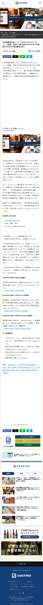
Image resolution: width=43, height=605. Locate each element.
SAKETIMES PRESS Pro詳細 (15, 311)
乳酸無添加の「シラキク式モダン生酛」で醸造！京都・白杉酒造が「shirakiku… (28, 518)
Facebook (23, 593)
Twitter (20, 593)
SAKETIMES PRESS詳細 (14, 290)
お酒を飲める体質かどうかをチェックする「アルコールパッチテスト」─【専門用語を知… (28, 508)
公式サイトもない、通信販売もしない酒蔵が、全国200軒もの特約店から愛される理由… (28, 479)
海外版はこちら (14, 589)
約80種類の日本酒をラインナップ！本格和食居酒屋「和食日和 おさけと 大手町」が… (28, 489)
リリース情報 (12, 51)
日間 (8, 473)
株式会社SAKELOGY (12, 220)
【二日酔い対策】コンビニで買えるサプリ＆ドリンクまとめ (28, 498)
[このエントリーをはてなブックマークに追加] (29, 56)
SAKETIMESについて (14, 581)
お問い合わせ (14, 584)
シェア (8, 56)
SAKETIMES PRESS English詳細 (17, 328)
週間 (21, 473)
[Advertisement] (21, 104)
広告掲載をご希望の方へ (29, 586)
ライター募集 (14, 586)
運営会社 (29, 581)
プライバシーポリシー (29, 584)
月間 (34, 473)
